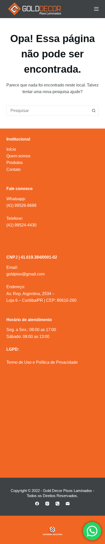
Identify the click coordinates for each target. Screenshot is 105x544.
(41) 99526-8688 (21, 205)
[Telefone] (57, 503)
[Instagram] (47, 503)
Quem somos (18, 156)
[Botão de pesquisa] (93, 111)
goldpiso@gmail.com (25, 274)
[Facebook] (37, 503)
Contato (13, 169)
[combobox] (48, 111)
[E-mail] (68, 503)
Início (11, 149)
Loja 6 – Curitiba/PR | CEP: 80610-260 (41, 300)
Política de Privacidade (57, 362)
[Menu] (96, 9)
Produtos (14, 162)
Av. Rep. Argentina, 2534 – (30, 294)
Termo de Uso (19, 362)
